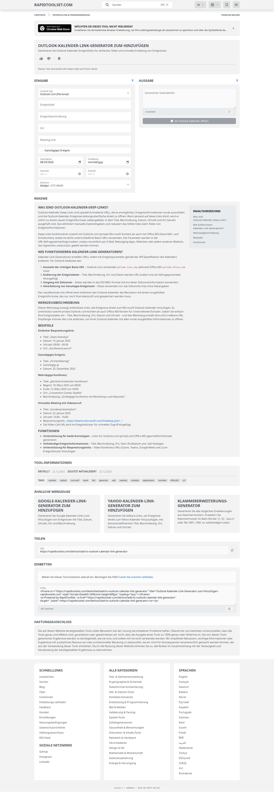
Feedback (45, 707)
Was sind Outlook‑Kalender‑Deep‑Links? (209, 218)
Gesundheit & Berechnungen (126, 727)
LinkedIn (44, 762)
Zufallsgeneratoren (120, 722)
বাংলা (181, 768)
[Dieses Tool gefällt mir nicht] (49, 58)
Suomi (182, 727)
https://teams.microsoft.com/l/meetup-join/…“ (95, 421)
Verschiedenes (118, 743)
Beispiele (198, 237)
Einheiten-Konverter (121, 697)
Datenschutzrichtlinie (52, 727)
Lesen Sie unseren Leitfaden (136, 577)
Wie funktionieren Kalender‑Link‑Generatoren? (208, 226)
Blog (42, 687)
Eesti (182, 722)
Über (42, 692)
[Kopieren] (229, 111)
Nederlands (186, 748)
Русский (184, 702)
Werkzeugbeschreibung (206, 232)
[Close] (233, 28)
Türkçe (183, 753)
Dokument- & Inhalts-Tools (125, 732)
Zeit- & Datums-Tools (121, 692)
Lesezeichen (46, 676)
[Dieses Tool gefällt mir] (41, 58)
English (183, 676)
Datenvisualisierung (121, 758)
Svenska (184, 717)
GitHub (43, 751)
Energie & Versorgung (122, 763)
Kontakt (44, 712)
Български (185, 773)
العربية (182, 743)
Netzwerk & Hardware (122, 737)
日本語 (182, 763)
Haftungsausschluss (51, 732)
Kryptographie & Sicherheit (125, 682)
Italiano (183, 692)
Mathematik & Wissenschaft (126, 753)
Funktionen (199, 242)
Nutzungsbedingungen (53, 722)
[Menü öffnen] (236, 4)
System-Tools (117, 717)
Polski (182, 732)
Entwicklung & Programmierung (128, 702)
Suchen (43, 682)
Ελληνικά (184, 758)
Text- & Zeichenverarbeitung (126, 676)
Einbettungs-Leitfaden (52, 702)
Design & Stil (116, 748)
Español (183, 707)
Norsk (182, 697)
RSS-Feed (44, 737)
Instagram (45, 756)
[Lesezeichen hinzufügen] (59, 58)
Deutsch (184, 687)
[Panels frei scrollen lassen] (132, 80)
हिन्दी (181, 737)
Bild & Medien (117, 707)
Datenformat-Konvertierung (126, 687)
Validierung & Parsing (122, 712)
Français (184, 682)
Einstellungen (47, 717)
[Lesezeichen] (226, 4)
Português (185, 712)
